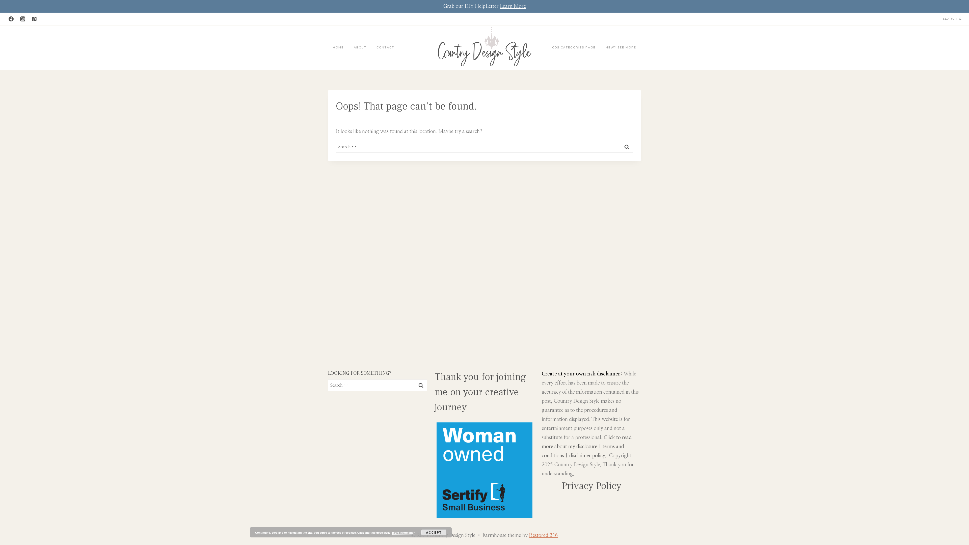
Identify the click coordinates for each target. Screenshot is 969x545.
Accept (434, 532)
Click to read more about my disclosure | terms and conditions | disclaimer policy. (587, 446)
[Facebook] (11, 19)
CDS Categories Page (574, 47)
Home (338, 47)
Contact (385, 47)
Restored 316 (543, 535)
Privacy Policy (592, 485)
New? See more (621, 47)
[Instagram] (23, 19)
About (360, 47)
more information (403, 532)
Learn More (513, 6)
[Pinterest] (34, 19)
